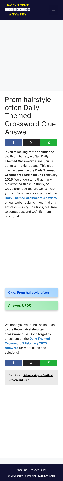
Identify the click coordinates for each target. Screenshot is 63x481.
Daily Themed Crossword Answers (31, 198)
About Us (22, 469)
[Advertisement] (31, 57)
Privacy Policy (38, 469)
